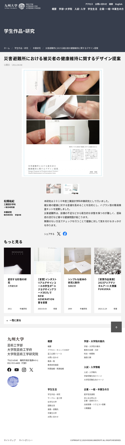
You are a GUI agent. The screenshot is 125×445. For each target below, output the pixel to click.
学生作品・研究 (21, 48)
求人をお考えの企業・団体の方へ (91, 399)
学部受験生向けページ (93, 376)
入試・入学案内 (90, 372)
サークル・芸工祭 (55, 398)
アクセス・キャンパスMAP (58, 350)
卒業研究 (37, 48)
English (118, 4)
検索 (111, 4)
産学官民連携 (89, 394)
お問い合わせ (101, 4)
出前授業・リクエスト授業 (94, 404)
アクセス (89, 4)
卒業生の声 (52, 413)
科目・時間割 (89, 353)
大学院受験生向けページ (94, 379)
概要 (49, 346)
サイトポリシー (26, 440)
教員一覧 (51, 361)
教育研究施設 (53, 365)
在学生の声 (52, 401)
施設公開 (87, 357)
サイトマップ (10, 440)
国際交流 (51, 405)
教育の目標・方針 (91, 350)
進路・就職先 (53, 409)
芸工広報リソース (55, 353)
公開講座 (87, 408)
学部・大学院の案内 (92, 346)
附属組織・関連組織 (56, 368)
